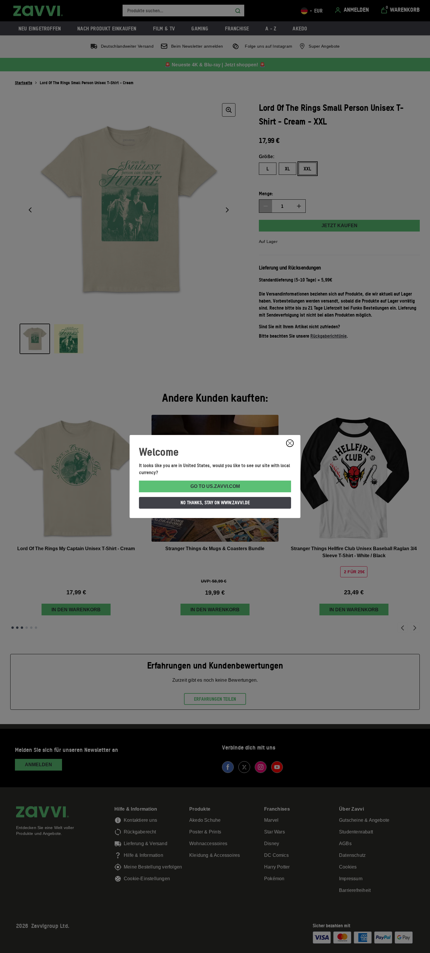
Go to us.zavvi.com (215, 486)
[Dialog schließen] (289, 443)
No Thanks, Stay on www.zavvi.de (215, 502)
